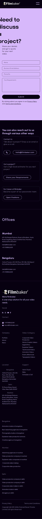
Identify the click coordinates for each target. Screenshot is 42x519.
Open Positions (12, 197)
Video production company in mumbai (14, 456)
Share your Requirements (17, 177)
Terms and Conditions (32, 503)
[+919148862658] (3, 323)
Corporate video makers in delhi (12, 486)
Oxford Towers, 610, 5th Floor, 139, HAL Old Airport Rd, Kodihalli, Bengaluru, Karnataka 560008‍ (18, 263)
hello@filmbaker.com (25, 152)
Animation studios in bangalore (12, 426)
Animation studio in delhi (10, 489)
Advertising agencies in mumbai (12, 453)
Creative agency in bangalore (11, 440)
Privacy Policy (32, 101)
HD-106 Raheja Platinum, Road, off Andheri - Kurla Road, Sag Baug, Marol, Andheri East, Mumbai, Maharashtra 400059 (18, 239)
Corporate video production (11, 466)
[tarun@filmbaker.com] (3, 325)
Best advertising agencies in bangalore (14, 430)
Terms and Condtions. (13, 104)
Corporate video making (10, 463)
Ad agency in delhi (8, 493)
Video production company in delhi (13, 479)
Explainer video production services (13, 436)
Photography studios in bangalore (13, 433)
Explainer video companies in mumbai (14, 459)
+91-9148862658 (7, 247)
